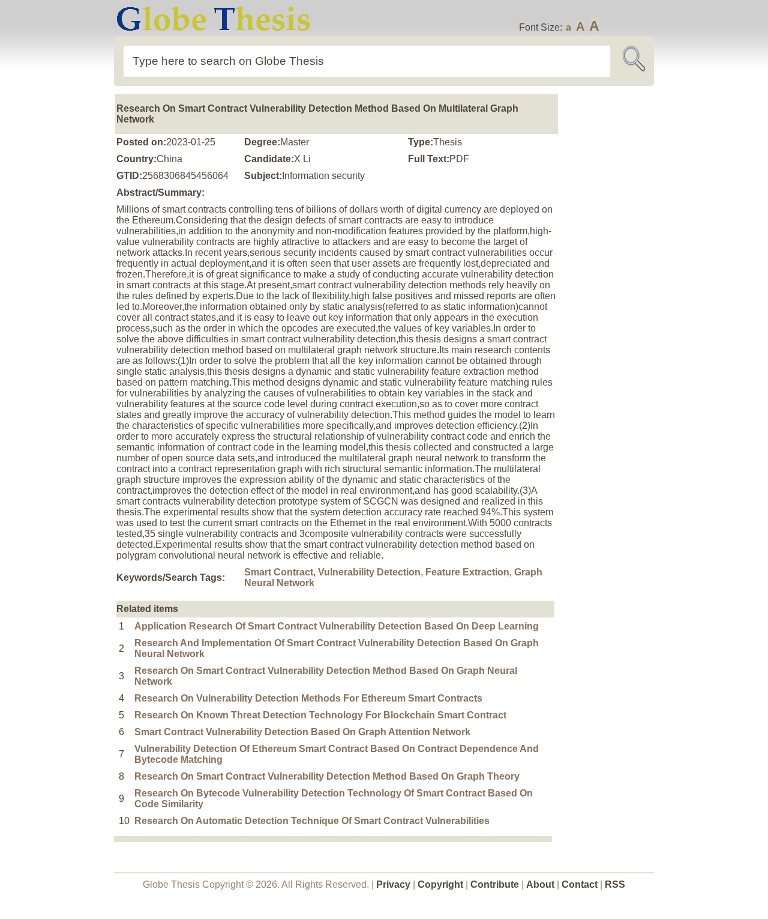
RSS (615, 884)
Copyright (440, 884)
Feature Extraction (467, 572)
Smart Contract (278, 572)
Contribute (494, 884)
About (540, 884)
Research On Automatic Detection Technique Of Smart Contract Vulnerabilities (312, 821)
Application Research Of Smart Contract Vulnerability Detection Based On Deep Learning (336, 626)
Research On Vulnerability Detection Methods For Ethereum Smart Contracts (308, 698)
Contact (581, 884)
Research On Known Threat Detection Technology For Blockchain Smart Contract (320, 715)
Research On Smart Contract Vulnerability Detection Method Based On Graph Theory (327, 776)
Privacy (393, 884)
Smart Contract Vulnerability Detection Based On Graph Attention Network (302, 732)
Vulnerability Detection (369, 572)
